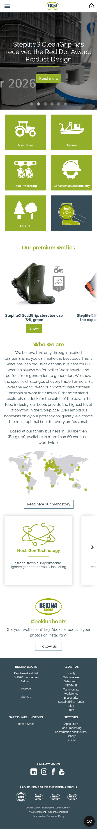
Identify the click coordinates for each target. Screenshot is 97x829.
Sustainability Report (71, 701)
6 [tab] (65, 104)
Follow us (48, 646)
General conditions (58, 812)
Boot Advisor (26, 724)
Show (34, 328)
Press (71, 710)
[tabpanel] (48, 61)
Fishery (71, 736)
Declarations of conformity (55, 807)
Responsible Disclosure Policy (48, 816)
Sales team (71, 681)
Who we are (71, 677)
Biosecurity (71, 697)
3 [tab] (45, 104)
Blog (71, 705)
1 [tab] (31, 104)
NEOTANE (71, 685)
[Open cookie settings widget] (89, 821)
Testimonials (71, 689)
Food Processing (71, 728)
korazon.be (81, 825)
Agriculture (71, 724)
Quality (71, 673)
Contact (26, 689)
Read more (48, 78)
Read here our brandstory (48, 504)
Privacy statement (37, 812)
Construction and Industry (71, 732)
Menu (5, 3)
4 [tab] (51, 104)
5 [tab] (58, 104)
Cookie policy (33, 807)
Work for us (71, 693)
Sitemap (26, 696)
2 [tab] (38, 104)
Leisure (71, 740)
